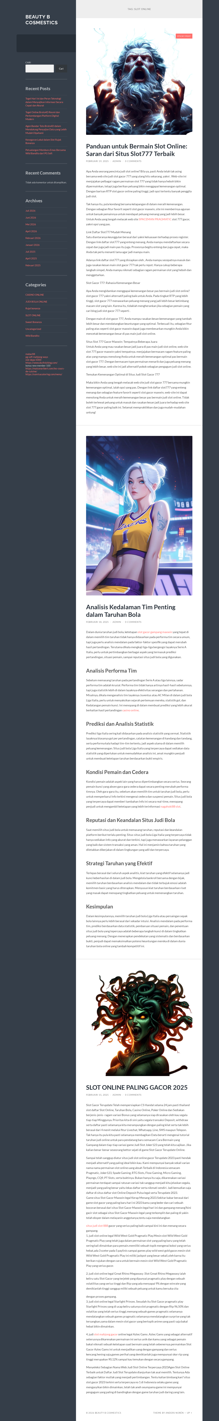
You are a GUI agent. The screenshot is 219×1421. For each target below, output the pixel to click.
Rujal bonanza (32, 308)
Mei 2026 (30, 224)
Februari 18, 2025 (97, 622)
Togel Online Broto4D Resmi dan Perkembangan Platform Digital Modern (42, 116)
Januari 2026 (32, 244)
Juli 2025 (30, 251)
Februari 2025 (33, 265)
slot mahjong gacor (106, 1334)
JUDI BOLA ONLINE (36, 301)
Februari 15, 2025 (97, 1095)
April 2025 (31, 258)
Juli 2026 (30, 210)
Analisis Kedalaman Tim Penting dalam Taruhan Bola (130, 610)
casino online (130, 710)
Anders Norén (175, 1413)
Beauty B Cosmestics (41, 19)
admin (117, 161)
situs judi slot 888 (97, 1225)
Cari (28, 62)
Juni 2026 (30, 217)
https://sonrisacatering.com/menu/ (43, 374)
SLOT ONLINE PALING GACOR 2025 (137, 1087)
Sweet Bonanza (33, 322)
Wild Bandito (32, 335)
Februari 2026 (33, 238)
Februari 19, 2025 (97, 161)
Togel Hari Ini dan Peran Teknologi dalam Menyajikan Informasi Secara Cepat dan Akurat (44, 102)
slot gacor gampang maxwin (155, 632)
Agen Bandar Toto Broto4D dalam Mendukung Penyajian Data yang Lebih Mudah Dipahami (46, 129)
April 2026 (31, 231)
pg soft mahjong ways (36, 356)
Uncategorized (33, 328)
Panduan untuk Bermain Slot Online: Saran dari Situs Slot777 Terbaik (136, 149)
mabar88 (30, 354)
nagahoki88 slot (171, 806)
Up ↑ (189, 1413)
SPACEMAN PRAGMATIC (155, 219)
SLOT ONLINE (33, 315)
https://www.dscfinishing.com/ (41, 362)
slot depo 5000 (33, 359)
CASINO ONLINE (34, 294)
